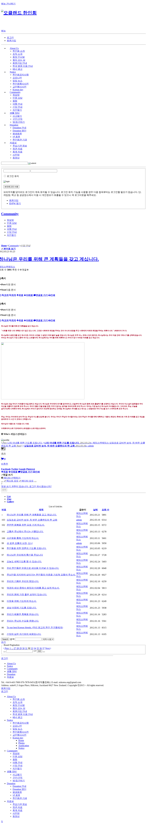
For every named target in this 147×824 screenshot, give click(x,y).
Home (21, 740)
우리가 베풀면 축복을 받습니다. (23, 614)
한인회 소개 (19, 51)
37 (43, 648)
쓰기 (3, 642)
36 (40, 648)
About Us (11, 696)
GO (39, 651)
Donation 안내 (19, 127)
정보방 (16, 95)
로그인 (10, 37)
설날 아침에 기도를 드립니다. (22, 607)
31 (26, 648)
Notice (10, 720)
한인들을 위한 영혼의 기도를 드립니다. (26, 548)
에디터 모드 (26, 481)
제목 (41, 509)
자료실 (10, 801)
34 (35, 648)
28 (18, 648)
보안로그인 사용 (11, 187)
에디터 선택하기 (11, 478)
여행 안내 (17, 104)
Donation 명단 (19, 130)
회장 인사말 (19, 57)
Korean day (18, 89)
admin (79, 520)
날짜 (95, 509)
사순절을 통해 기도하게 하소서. (23, 538)
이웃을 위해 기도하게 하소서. (22, 601)
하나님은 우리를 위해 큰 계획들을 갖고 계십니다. (32, 514)
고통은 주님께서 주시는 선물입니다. (25, 531)
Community (10, 214)
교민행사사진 (19, 87)
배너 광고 (17, 69)
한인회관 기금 (20, 139)
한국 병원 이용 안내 (23, 66)
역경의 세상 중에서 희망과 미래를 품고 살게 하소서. (33, 588)
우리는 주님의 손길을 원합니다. (23, 621)
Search (5, 639)
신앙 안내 (17, 107)
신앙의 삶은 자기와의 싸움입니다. (24, 634)
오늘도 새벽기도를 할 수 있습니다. (24, 561)
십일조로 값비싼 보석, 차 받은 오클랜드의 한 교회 (32, 520)
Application (23, 745)
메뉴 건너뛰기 (8, 3)
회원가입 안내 (20, 63)
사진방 (16, 155)
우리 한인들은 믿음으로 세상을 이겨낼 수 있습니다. (33, 568)
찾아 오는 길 (19, 60)
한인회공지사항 (21, 74)
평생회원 (17, 133)
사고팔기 (17, 116)
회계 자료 (17, 152)
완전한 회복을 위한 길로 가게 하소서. (26, 525)
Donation (11, 783)
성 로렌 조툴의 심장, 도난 (20, 543)
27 (15, 648)
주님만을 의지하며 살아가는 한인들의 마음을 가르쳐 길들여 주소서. (41, 574)
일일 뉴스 (17, 81)
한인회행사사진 (21, 84)
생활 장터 (12, 771)
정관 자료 (17, 149)
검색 (12, 639)
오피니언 (17, 77)
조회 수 (105, 509)
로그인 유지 (13, 176)
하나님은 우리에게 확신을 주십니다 (25, 555)
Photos (21, 743)
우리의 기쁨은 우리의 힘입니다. (23, 581)
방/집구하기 (19, 122)
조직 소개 (17, 54)
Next (47, 648)
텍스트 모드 (11, 481)
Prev (6, 648)
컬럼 (15, 101)
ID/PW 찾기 (15, 203)
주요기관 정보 (20, 146)
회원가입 (11, 40)
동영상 (16, 158)
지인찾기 (17, 110)
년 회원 (16, 136)
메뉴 (3, 31)
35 (38, 648)
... (12, 648)
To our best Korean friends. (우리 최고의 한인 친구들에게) (35, 627)
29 (20, 648)
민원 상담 (17, 98)
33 (32, 648)
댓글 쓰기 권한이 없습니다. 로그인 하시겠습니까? (26, 486)
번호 (4, 509)
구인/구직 (17, 119)
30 (23, 648)
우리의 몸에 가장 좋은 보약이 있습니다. (27, 594)
